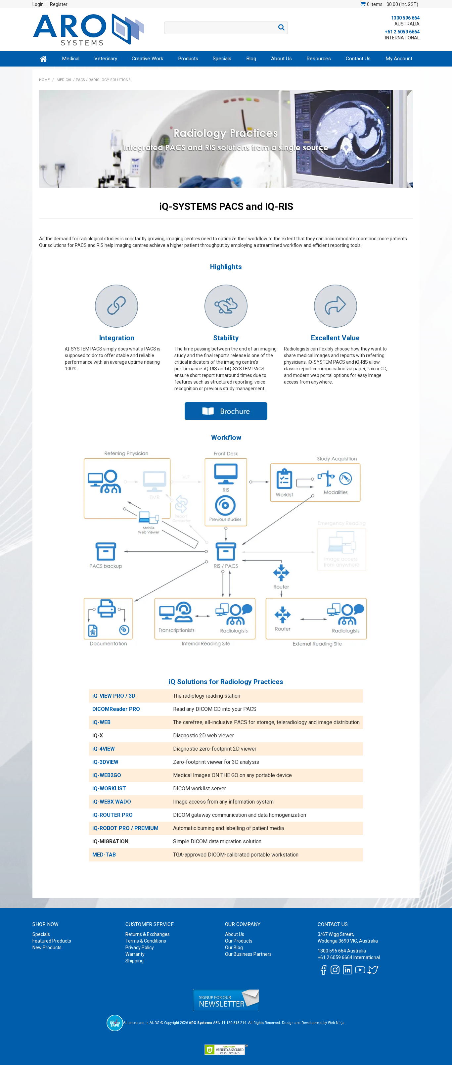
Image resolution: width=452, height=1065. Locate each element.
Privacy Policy (139, 947)
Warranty (135, 954)
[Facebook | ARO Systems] (323, 969)
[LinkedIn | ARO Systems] (347, 969)
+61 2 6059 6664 (402, 31)
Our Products (238, 941)
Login (38, 4)
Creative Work (147, 59)
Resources (318, 59)
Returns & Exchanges (147, 934)
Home (43, 58)
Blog (251, 59)
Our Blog (234, 947)
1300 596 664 (405, 18)
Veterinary (105, 59)
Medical (70, 59)
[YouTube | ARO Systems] (360, 969)
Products (188, 59)
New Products (47, 947)
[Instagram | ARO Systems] (335, 969)
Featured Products (51, 941)
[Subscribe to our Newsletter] (226, 1000)
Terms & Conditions (145, 941)
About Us (281, 59)
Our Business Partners (248, 954)
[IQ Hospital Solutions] (226, 411)
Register (59, 4)
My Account (398, 59)
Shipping (134, 960)
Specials (222, 59)
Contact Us (358, 59)
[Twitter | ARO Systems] (373, 969)
